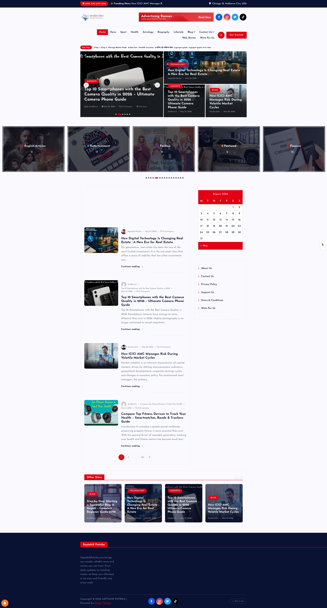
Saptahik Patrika (175, 82)
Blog (190, 36)
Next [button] (157, 89)
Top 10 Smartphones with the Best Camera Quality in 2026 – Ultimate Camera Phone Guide (184, 104)
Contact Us (205, 36)
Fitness (165, 149)
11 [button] (171, 181)
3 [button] (120, 118)
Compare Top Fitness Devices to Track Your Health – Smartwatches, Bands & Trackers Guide (153, 421)
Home (102, 36)
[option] (121, 88)
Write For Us (207, 42)
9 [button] (166, 181)
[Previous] (236, 481)
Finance (100, 149)
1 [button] (115, 118)
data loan (133, 51)
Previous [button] (86, 89)
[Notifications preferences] (4, 603)
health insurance (147, 51)
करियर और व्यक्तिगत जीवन (164, 51)
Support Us (207, 296)
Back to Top (239, 605)
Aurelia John (94, 110)
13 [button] (175, 181)
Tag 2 (104, 51)
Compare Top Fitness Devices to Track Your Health (161, 408)
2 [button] (118, 118)
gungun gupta (181, 51)
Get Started (236, 39)
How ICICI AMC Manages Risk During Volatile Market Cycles (183, 512)
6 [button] (129, 118)
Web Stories (189, 42)
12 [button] (173, 181)
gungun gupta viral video (200, 51)
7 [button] (162, 181)
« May (204, 249)
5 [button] (127, 118)
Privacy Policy (209, 288)
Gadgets (175, 90)
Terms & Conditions (212, 304)
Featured (35, 149)
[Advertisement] (135, 209)
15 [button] (180, 181)
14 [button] (178, 181)
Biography (164, 36)
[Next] (241, 481)
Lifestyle (179, 36)
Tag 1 (97, 51)
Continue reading (131, 270)
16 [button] (182, 181)
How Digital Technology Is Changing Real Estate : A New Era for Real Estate (102, 508)
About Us (206, 272)
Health (134, 36)
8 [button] (164, 181)
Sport (123, 36)
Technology (177, 68)
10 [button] (169, 181)
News (113, 36)
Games (295, 149)
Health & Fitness (220, 495)
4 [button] (125, 118)
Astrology (148, 36)
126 (142, 461)
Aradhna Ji (172, 116)
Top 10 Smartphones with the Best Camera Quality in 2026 (145, 292)
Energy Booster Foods (118, 51)
